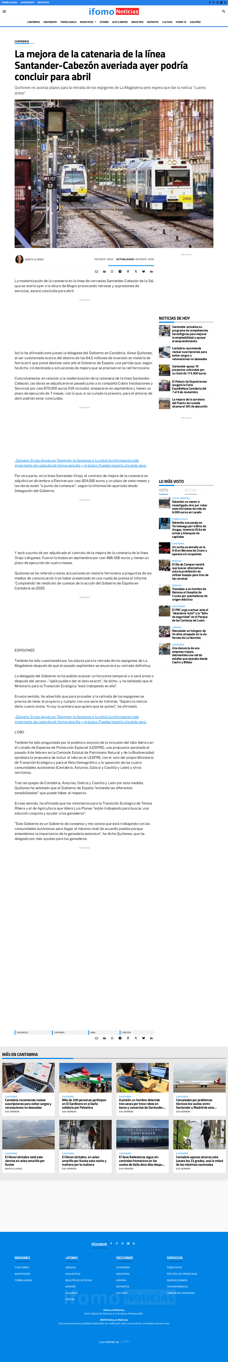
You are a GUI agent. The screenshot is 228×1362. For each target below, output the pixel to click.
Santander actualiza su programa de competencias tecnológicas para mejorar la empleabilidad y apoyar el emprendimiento (190, 333)
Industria (43, 2)
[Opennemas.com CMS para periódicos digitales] (114, 1342)
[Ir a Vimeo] (221, 2)
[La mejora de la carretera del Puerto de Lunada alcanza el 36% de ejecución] (164, 403)
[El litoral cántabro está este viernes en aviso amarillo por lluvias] (28, 1134)
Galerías (71, 1293)
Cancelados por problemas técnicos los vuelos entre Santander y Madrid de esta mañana (195, 1105)
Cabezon (126, 1032)
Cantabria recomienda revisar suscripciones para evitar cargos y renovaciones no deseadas (189, 353)
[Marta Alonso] (19, 259)
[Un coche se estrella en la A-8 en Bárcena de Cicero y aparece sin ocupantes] (164, 548)
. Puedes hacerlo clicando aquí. (122, 465)
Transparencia (177, 1286)
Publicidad (174, 1267)
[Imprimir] (104, 271)
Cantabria (22, 41)
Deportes (122, 1286)
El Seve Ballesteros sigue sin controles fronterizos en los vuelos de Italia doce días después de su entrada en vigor (142, 1162)
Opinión (70, 1286)
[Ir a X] (213, 2)
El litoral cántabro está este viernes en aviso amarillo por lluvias (25, 1160)
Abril (93, 1032)
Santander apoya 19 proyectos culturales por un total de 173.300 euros (189, 370)
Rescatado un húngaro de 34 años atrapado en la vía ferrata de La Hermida (189, 634)
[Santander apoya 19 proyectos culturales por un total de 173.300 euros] (164, 370)
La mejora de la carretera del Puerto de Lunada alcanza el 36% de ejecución (190, 403)
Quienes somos (177, 1280)
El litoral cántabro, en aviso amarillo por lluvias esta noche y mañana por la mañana (84, 1160)
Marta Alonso (34, 259)
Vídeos (69, 1299)
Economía (123, 1267)
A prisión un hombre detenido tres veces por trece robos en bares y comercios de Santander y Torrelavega (142, 1105)
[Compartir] (112, 271)
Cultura (122, 1293)
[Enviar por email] (96, 271)
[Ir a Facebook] (210, 2)
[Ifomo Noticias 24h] (114, 11)
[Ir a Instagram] (217, 2)
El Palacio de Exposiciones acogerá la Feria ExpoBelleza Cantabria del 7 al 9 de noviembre (189, 386)
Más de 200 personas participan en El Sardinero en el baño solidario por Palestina (84, 1103)
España (121, 1280)
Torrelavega (9, 2)
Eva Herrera (12, 1111)
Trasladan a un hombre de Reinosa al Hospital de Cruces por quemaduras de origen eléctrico (189, 594)
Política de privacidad (182, 1273)
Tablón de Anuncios (181, 1293)
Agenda (70, 1267)
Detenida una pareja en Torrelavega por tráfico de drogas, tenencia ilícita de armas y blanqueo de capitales (189, 529)
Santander (27, 2)
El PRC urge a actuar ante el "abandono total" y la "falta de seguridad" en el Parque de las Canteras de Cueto (190, 615)
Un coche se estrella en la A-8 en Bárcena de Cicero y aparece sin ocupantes (189, 551)
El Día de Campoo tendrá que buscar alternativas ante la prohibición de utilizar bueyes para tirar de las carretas (190, 571)
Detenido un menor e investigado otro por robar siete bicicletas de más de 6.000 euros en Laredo (189, 507)
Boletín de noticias (78, 1280)
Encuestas (72, 1273)
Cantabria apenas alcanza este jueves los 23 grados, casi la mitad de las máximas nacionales (199, 1160)
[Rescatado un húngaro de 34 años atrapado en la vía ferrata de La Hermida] (164, 631)
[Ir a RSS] (225, 2)
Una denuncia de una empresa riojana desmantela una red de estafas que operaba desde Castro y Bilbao (190, 655)
